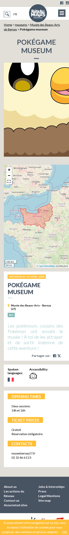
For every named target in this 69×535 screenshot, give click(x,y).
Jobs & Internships (51, 486)
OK (64, 532)
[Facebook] (61, 2)
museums (21, 24)
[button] (9, 170)
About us (10, 486)
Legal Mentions (49, 496)
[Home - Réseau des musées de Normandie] (38, 14)
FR (15, 14)
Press (42, 491)
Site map (44, 500)
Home (8, 24)
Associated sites (15, 505)
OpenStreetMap (47, 266)
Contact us (11, 500)
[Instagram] (67, 2)
